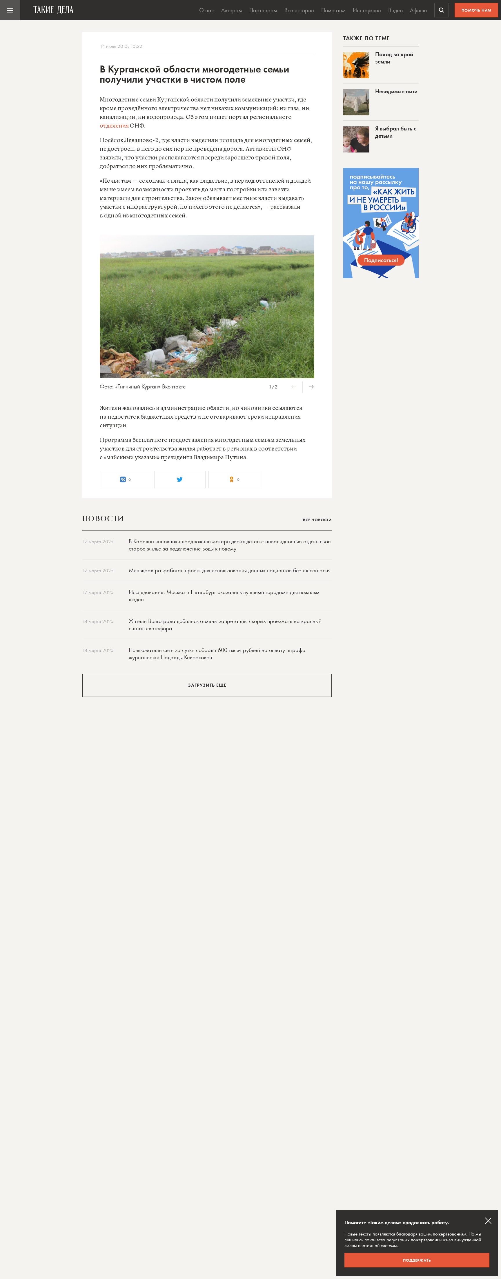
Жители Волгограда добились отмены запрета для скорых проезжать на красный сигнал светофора (225, 624)
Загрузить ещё (207, 685)
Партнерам (263, 10)
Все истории (299, 10)
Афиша (418, 10)
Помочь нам (476, 10)
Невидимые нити (396, 91)
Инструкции (367, 10)
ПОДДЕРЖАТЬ (417, 1260)
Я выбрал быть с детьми (395, 132)
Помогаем (333, 10)
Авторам (231, 10)
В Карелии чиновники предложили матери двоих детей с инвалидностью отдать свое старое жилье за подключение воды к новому (230, 544)
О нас (206, 10)
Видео (395, 10)
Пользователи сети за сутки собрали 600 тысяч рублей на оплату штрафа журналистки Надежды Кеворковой (217, 653)
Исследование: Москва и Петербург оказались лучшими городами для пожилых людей (224, 595)
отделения (114, 126)
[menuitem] (10, 10)
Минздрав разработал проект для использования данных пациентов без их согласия (230, 570)
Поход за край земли (394, 57)
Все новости (317, 519)
